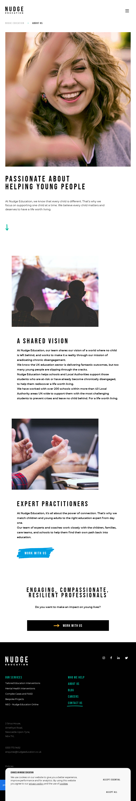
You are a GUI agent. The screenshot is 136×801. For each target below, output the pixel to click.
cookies (64, 783)
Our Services (13, 677)
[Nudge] (14, 11)
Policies (9, 766)
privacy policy (36, 783)
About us (74, 684)
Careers (73, 696)
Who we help (76, 677)
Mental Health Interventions (20, 688)
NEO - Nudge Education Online (21, 704)
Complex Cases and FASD (19, 693)
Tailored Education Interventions (22, 683)
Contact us (75, 703)
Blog (71, 690)
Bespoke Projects (14, 699)
